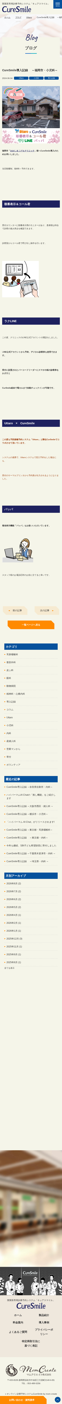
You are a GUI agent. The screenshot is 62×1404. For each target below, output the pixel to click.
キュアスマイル (31, 1076)
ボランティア (13, 765)
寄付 (8, 757)
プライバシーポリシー (44, 1332)
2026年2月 (13, 923)
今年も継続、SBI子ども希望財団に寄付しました (31, 845)
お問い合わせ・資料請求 (21, 1400)
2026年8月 (13, 883)
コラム (9, 709)
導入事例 (44, 1322)
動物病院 (11, 686)
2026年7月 (13, 891)
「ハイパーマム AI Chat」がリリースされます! (30, 822)
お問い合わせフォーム (31, 1257)
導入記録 (11, 701)
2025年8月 (13, 962)
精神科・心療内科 (15, 694)
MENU (59, 5)
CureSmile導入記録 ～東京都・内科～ (27, 837)
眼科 (8, 678)
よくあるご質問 (18, 1331)
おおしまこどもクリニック (22, 151)
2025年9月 (13, 954)
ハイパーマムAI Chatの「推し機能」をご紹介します (31, 797)
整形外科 (11, 662)
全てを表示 (9, 968)
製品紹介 (44, 1315)
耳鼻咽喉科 (12, 654)
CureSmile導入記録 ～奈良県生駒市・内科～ (29, 787)
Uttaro (29, 17)
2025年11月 (14, 946)
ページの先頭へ (58, 1400)
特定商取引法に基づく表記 (31, 1343)
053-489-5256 (33, 1245)
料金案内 (18, 1322)
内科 (8, 733)
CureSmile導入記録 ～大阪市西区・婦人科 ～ (29, 806)
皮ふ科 (9, 670)
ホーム (7, 17)
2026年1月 (13, 931)
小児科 (9, 725)
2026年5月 (13, 907)
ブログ (18, 17)
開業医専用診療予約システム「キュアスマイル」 (26, 3)
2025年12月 (14, 938)
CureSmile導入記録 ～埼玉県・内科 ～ (27, 861)
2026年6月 (13, 899)
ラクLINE (31, 1151)
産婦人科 (11, 741)
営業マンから (13, 749)
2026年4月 (13, 915)
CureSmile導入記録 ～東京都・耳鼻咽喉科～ (29, 830)
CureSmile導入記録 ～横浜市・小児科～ (27, 814)
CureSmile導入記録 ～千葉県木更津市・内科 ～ (31, 853)
